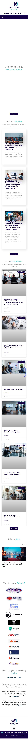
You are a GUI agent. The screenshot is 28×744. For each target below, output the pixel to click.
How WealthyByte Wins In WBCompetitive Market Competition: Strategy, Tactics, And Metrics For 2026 (13, 302)
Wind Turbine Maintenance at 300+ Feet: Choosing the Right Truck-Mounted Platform (20, 41)
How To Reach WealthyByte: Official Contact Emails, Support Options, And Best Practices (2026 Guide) (8, 39)
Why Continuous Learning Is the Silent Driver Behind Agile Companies (20, 101)
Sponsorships (5, 27)
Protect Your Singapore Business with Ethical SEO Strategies (20, 54)
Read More (6, 352)
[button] (2, 17)
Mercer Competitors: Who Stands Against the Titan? (12, 473)
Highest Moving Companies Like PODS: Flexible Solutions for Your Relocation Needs (7, 86)
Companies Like (6, 76)
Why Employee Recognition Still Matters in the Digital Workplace (8, 54)
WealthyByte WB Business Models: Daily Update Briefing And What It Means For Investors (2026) (13, 184)
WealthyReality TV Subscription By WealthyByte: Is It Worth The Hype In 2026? (12, 564)
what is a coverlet (11, 677)
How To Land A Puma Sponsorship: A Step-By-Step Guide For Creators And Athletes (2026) (14, 32)
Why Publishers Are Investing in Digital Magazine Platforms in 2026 (14, 346)
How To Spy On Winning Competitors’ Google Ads (12, 431)
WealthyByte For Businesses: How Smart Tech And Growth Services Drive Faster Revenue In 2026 (13, 225)
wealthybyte (19, 706)
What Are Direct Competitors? (13, 389)
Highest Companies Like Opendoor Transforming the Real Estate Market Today (14, 80)
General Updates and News (8, 49)
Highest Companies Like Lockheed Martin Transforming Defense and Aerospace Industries (20, 87)
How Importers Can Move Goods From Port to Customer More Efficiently (13, 146)
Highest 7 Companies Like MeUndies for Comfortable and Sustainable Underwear (8, 99)
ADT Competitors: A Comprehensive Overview (12, 516)
